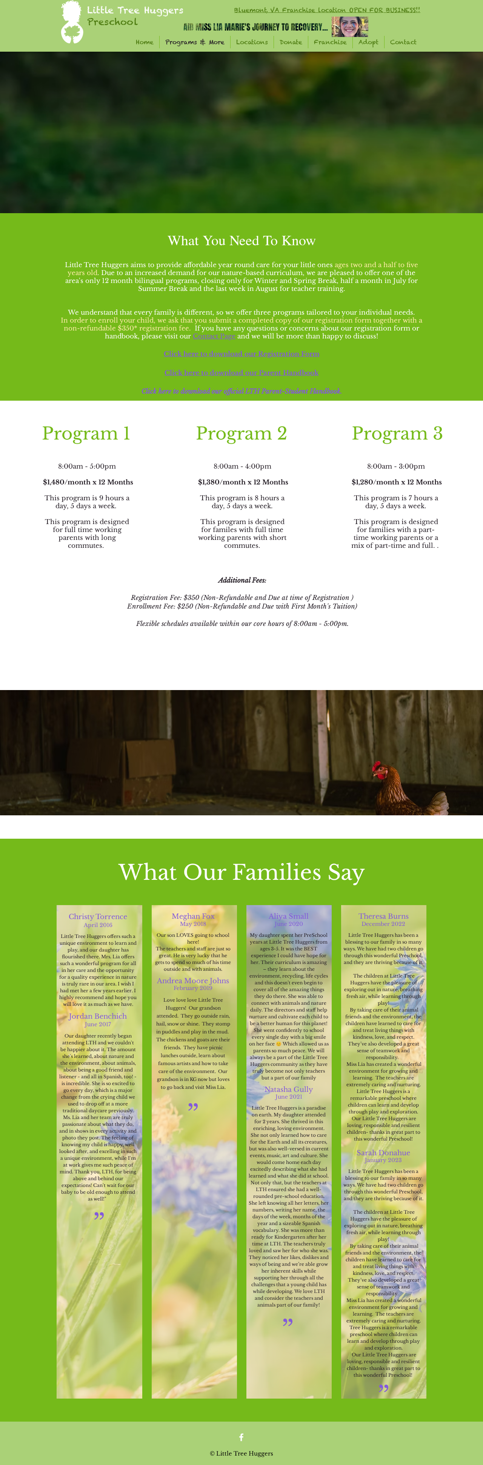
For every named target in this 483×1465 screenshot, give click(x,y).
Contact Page (214, 336)
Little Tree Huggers (135, 10)
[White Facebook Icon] (241, 1437)
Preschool (112, 22)
